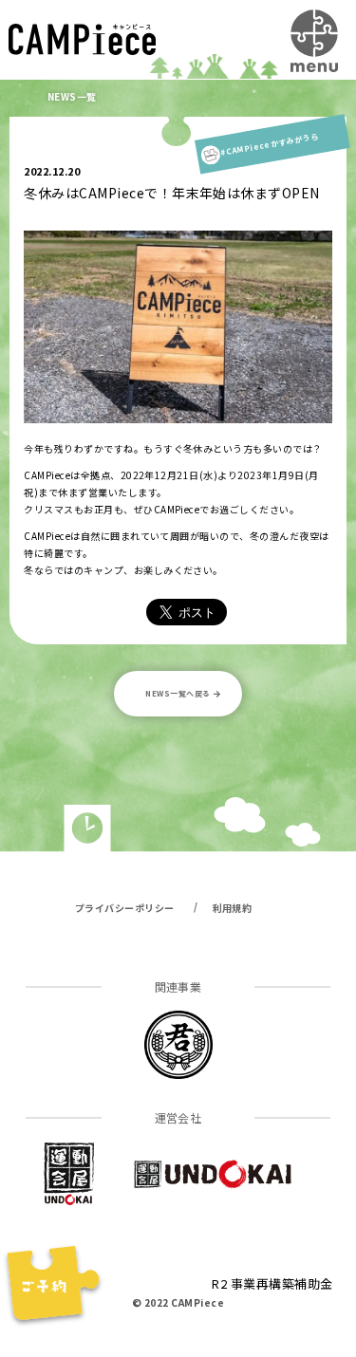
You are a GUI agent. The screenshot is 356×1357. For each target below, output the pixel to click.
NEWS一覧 (72, 96)
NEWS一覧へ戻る (177, 693)
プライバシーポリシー (125, 908)
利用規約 (233, 908)
